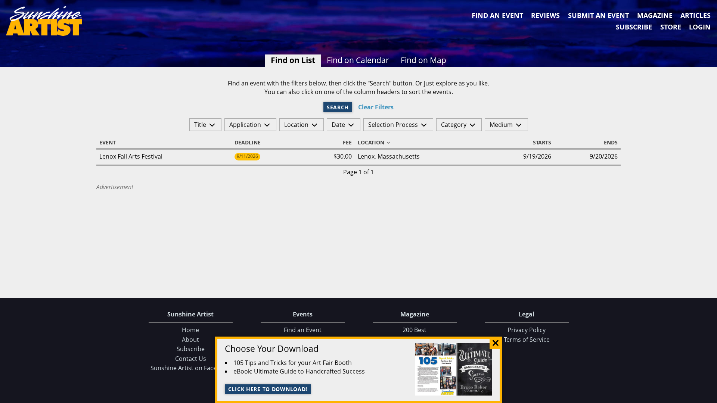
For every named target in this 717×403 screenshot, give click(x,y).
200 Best (414, 330)
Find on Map (423, 60)
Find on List (293, 60)
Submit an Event (598, 15)
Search (338, 107)
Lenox (366, 156)
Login (700, 26)
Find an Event (497, 15)
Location (296, 125)
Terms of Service (527, 339)
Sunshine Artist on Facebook (190, 368)
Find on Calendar (358, 60)
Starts (542, 142)
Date (338, 125)
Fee (347, 142)
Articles (695, 15)
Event (107, 142)
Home (190, 330)
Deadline (248, 142)
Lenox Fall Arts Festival (130, 156)
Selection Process (393, 125)
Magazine (655, 15)
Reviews (545, 15)
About (190, 339)
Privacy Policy (527, 330)
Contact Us (190, 358)
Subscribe (634, 26)
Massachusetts (399, 156)
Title (200, 125)
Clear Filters (376, 107)
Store (670, 26)
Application (245, 125)
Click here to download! (268, 389)
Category (453, 125)
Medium (501, 125)
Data (708, 395)
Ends (611, 142)
